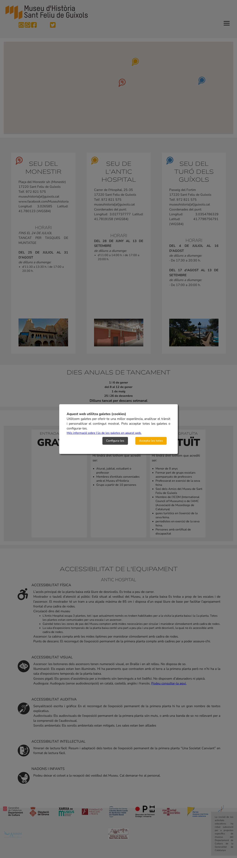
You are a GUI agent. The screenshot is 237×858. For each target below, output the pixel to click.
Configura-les (115, 441)
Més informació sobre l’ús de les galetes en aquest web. (104, 433)
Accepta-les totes (151, 441)
